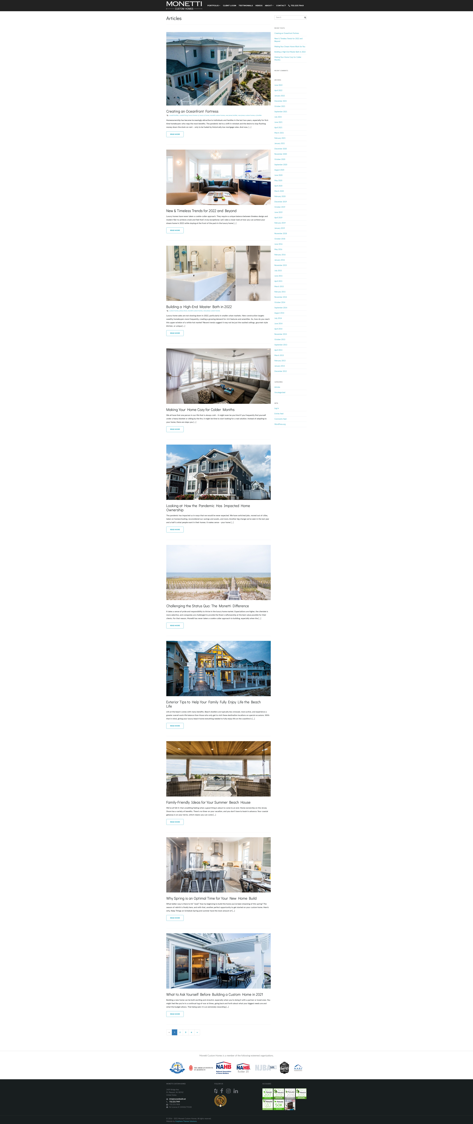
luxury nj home (204, 115)
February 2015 (280, 292)
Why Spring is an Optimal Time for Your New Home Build (211, 898)
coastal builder (174, 115)
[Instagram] (228, 1090)
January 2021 (279, 143)
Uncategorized (279, 392)
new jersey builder (231, 115)
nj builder (258, 115)
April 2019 (278, 218)
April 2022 (278, 90)
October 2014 (279, 302)
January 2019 (279, 228)
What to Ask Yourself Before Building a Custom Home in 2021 (214, 994)
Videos (258, 5)
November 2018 (280, 233)
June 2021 (278, 122)
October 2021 (279, 106)
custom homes (174, 310)
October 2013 (279, 339)
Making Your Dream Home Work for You (289, 47)
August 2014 (279, 313)
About (268, 5)
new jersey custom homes (246, 115)
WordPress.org (280, 424)
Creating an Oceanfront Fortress (192, 111)
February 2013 (280, 361)
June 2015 (278, 276)
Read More (175, 134)
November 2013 (280, 334)
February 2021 (280, 138)
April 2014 (278, 329)
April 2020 (278, 186)
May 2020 (278, 181)
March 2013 (279, 355)
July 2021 (278, 117)
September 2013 (280, 345)
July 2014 (278, 318)
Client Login (229, 5)
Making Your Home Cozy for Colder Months (200, 409)
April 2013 (278, 350)
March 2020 (279, 191)
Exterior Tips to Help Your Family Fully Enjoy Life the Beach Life (213, 704)
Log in (276, 408)
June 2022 (278, 85)
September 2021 (280, 112)
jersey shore (183, 310)
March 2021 (279, 133)
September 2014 (280, 308)
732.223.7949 (297, 5)
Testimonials (246, 5)
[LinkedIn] (236, 1090)
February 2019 (280, 223)
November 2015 (280, 265)
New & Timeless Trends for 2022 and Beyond (201, 210)
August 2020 (279, 170)
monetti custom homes (217, 115)
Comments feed (280, 419)
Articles (277, 387)
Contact (281, 5)
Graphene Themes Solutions (186, 1121)
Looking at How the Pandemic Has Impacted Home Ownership (208, 507)
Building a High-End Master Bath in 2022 (199, 306)
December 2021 (280, 101)
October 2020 (279, 159)
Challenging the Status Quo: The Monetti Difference (207, 605)
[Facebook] (222, 1090)
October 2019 (279, 207)
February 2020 (280, 196)
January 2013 (279, 366)
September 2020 (280, 165)
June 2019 (278, 212)
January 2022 (279, 96)
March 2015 (279, 286)
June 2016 (278, 244)
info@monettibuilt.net (177, 1099)
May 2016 (278, 249)
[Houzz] (216, 1090)
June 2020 (278, 175)
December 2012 (280, 371)
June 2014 (278, 324)
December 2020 (280, 149)
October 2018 (279, 239)
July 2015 (278, 271)
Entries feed (278, 414)
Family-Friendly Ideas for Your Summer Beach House (208, 802)
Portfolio (213, 5)
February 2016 (280, 255)
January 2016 (279, 260)
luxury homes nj (193, 115)
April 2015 (278, 281)
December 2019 (280, 202)
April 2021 (278, 128)
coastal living (183, 115)
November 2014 (280, 297)
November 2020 (280, 154)
